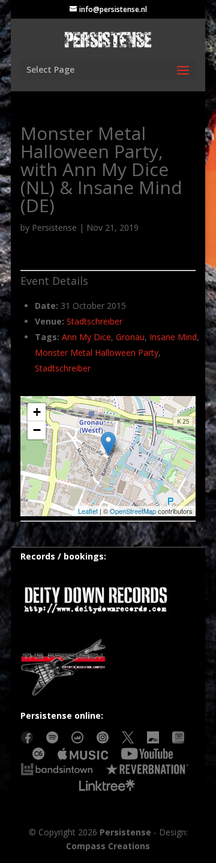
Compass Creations (108, 846)
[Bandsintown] (56, 772)
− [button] (37, 430)
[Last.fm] (38, 756)
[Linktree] (107, 788)
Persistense (54, 227)
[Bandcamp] (153, 740)
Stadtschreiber (94, 321)
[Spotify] (52, 740)
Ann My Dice (86, 337)
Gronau (130, 337)
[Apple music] (82, 756)
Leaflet (88, 511)
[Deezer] (77, 740)
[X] (128, 740)
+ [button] (37, 411)
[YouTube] (147, 756)
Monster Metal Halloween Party (96, 352)
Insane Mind (173, 337)
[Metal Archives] (178, 740)
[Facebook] (27, 740)
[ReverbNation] (147, 772)
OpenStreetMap (133, 511)
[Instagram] (103, 740)
